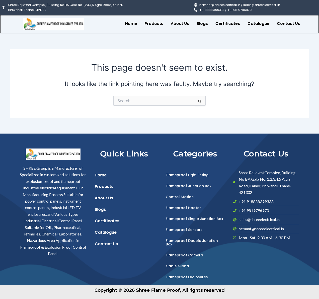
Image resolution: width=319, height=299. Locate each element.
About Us (180, 23)
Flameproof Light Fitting (187, 174)
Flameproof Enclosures (187, 277)
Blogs (202, 23)
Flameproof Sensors (184, 229)
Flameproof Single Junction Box (194, 218)
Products (154, 23)
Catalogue (258, 23)
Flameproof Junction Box (188, 185)
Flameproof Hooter (183, 207)
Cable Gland (177, 266)
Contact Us (288, 23)
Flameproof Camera (184, 255)
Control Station (180, 196)
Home (131, 23)
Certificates (227, 23)
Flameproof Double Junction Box (192, 242)
